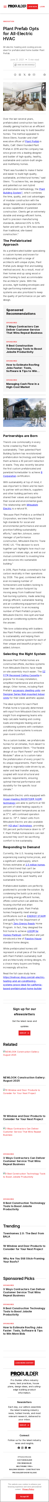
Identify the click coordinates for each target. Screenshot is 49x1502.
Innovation (8, 21)
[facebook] (15, 74)
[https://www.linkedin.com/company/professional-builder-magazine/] (26, 1447)
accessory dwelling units (27, 690)
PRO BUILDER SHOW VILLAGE (24, 1473)
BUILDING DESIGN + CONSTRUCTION (24, 1469)
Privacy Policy (28, 1489)
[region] (24, 1491)
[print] (44, 74)
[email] (34, 74)
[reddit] (29, 74)
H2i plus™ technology (20, 825)
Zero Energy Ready (24, 923)
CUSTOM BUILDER (24, 1460)
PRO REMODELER (24, 1463)
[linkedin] (20, 74)
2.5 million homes (35, 864)
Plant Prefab (32, 141)
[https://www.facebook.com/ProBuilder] (19, 1447)
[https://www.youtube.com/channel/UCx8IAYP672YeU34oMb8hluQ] (29, 1447)
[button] (5, 7)
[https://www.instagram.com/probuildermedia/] (22, 1447)
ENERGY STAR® (36, 916)
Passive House (33, 938)
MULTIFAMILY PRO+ (24, 1466)
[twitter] (24, 74)
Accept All (24, 1497)
